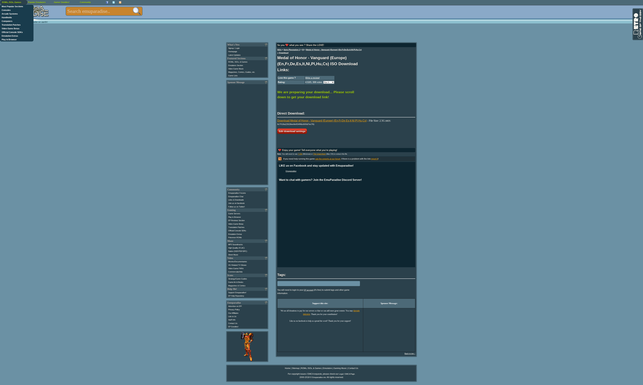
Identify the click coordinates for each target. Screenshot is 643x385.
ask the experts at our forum (327, 159)
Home (287, 368)
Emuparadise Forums (237, 193)
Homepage (232, 52)
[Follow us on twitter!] (113, 2)
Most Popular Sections (12, 6)
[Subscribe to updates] (120, 2)
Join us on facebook (236, 203)
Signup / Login (234, 48)
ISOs (279, 50)
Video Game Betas (10, 28)
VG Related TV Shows (237, 265)
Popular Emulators (37, 2)
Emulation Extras (10, 36)
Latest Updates (234, 55)
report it (374, 159)
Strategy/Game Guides (237, 279)
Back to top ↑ (410, 354)
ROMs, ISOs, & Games (237, 62)
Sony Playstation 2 (292, 50)
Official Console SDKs (12, 32)
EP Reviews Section (236, 220)
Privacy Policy (234, 310)
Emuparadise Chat (235, 197)
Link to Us (232, 316)
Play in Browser (9, 39)
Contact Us (232, 323)
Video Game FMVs (236, 268)
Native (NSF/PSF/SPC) (237, 251)
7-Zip (300, 154)
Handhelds (7, 17)
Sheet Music (233, 255)
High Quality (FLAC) (236, 248)
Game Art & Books (235, 282)
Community (85, 2)
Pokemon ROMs (235, 237)
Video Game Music (236, 69)
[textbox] (104, 11)
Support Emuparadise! (237, 293)
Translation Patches (11, 25)
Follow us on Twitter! (236, 207)
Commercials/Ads (235, 272)
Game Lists (233, 76)
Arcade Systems (10, 14)
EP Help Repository (236, 296)
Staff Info (231, 320)
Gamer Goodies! (61, 2)
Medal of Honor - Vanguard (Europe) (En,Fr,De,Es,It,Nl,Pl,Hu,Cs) (334, 50)
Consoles (6, 10)
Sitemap (295, 368)
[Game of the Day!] (637, 24)
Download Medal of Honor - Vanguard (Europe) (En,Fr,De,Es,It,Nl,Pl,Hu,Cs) (322, 120)
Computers (7, 21)
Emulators (327, 368)
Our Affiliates (233, 313)
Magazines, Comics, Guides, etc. (241, 72)
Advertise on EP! (235, 306)
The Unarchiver (319, 154)
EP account (308, 290)
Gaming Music (340, 368)
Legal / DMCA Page (347, 374)
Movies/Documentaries (237, 262)
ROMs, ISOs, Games (11, 2)
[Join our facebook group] (107, 2)
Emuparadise (291, 171)
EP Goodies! (233, 327)
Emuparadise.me (319, 377)
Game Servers (234, 214)
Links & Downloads (236, 200)
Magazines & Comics (236, 286)
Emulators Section (235, 65)
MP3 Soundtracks (235, 245)
